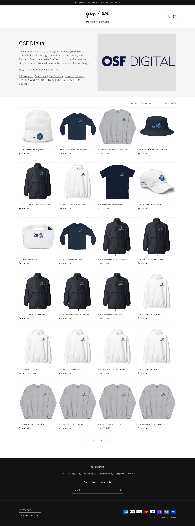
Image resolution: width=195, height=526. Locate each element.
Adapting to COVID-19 (125, 473)
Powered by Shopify (169, 517)
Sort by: (134, 103)
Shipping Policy (106, 473)
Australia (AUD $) (28, 515)
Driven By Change (75, 76)
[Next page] (109, 440)
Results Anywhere (29, 80)
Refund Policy (90, 473)
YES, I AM (159, 517)
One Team (41, 76)
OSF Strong (47, 80)
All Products (26, 76)
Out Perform (56, 76)
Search (63, 473)
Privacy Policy (74, 473)
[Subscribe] (120, 490)
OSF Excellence (65, 80)
